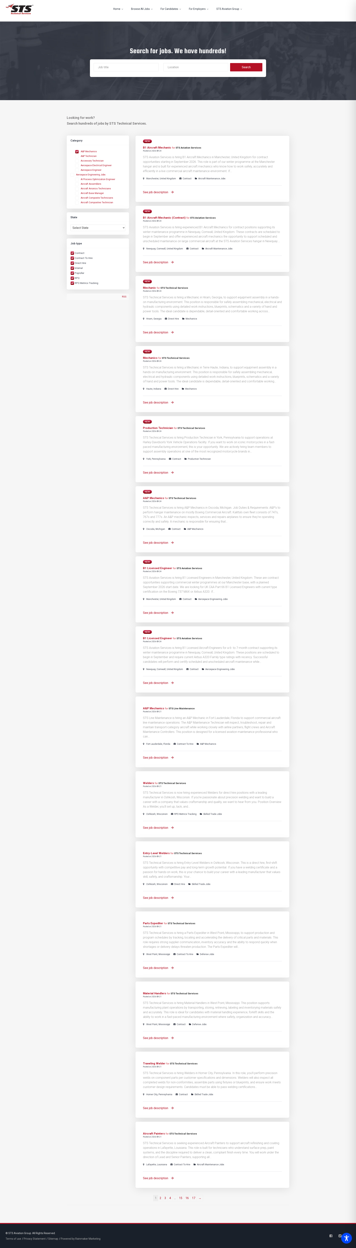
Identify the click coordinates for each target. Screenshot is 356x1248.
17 (193, 1198)
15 (180, 1198)
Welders (148, 783)
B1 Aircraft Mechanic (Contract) (164, 217)
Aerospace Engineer (91, 170)
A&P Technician (89, 156)
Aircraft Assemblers (91, 184)
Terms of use (13, 1238)
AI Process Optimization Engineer (98, 179)
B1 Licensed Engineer (157, 568)
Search (246, 67)
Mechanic (149, 287)
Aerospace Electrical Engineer (96, 165)
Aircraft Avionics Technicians (96, 188)
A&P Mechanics (89, 151)
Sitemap (53, 1238)
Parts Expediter (153, 923)
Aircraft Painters (154, 1133)
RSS (124, 296)
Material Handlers (154, 993)
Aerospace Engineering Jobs (91, 174)
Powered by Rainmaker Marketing (80, 1238)
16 (187, 1198)
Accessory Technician (92, 160)
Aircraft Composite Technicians (97, 198)
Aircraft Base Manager (92, 193)
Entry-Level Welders (156, 853)
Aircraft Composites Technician (97, 202)
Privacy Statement (35, 1238)
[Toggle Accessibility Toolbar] (345, 1238)
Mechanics (150, 358)
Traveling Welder (154, 1063)
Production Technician (158, 428)
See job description (156, 192)
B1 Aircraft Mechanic (157, 147)
